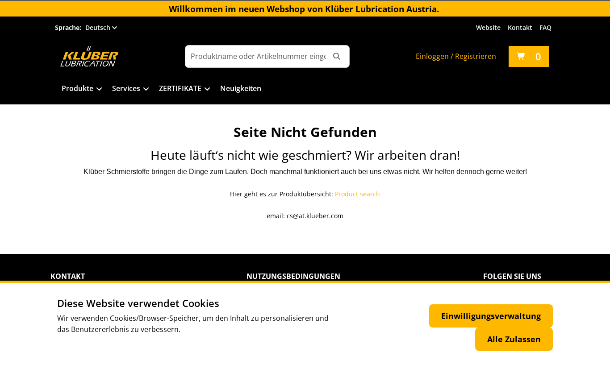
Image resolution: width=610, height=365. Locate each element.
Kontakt (520, 27)
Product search (357, 194)
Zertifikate (180, 88)
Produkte (77, 88)
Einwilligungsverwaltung (491, 316)
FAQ (545, 27)
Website (488, 27)
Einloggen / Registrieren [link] (456, 56)
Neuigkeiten (240, 88)
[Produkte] (99, 89)
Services (126, 88)
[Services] (146, 89)
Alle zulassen (514, 339)
